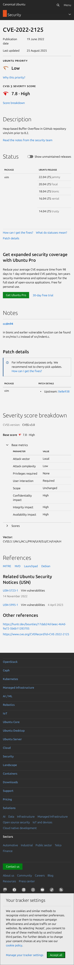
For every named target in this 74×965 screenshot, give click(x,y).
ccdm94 (8, 323)
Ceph (6, 670)
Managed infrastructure (18, 687)
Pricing (7, 799)
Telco (58, 845)
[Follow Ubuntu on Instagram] (34, 890)
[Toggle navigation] (69, 14)
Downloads (10, 782)
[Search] (58, 5)
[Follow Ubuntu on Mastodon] (6, 890)
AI (4, 816)
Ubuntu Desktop (14, 730)
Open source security (16, 822)
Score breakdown (14, 102)
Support (8, 790)
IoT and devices (42, 822)
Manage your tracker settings (24, 955)
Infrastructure (26, 816)
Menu (67, 5)
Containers (10, 773)
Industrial (27, 845)
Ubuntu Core (11, 722)
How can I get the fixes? (18, 232)
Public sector (44, 845)
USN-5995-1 (10, 604)
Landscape (10, 765)
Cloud (7, 747)
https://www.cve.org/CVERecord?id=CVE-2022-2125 (36, 634)
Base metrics (19, 445)
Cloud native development (20, 828)
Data (11, 816)
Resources (9, 881)
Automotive (10, 845)
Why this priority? (14, 77)
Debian (45, 566)
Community (24, 875)
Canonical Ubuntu (14, 4)
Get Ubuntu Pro (16, 295)
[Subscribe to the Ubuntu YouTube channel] (43, 890)
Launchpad (31, 566)
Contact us (12, 866)
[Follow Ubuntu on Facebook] (15, 890)
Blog (50, 875)
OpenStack (10, 661)
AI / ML (7, 696)
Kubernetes (10, 679)
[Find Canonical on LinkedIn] (24, 890)
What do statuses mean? (51, 232)
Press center (27, 881)
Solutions (9, 808)
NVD (17, 566)
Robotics (9, 704)
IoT (5, 713)
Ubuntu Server (12, 739)
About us (8, 875)
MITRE (7, 566)
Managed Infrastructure (53, 816)
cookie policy (14, 945)
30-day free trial (43, 295)
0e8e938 (64, 391)
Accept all (56, 955)
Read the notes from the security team (27, 140)
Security (8, 756)
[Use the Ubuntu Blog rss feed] (62, 890)
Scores (15, 525)
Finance (8, 851)
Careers (40, 875)
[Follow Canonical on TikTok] (52, 890)
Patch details (11, 238)
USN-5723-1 (10, 590)
